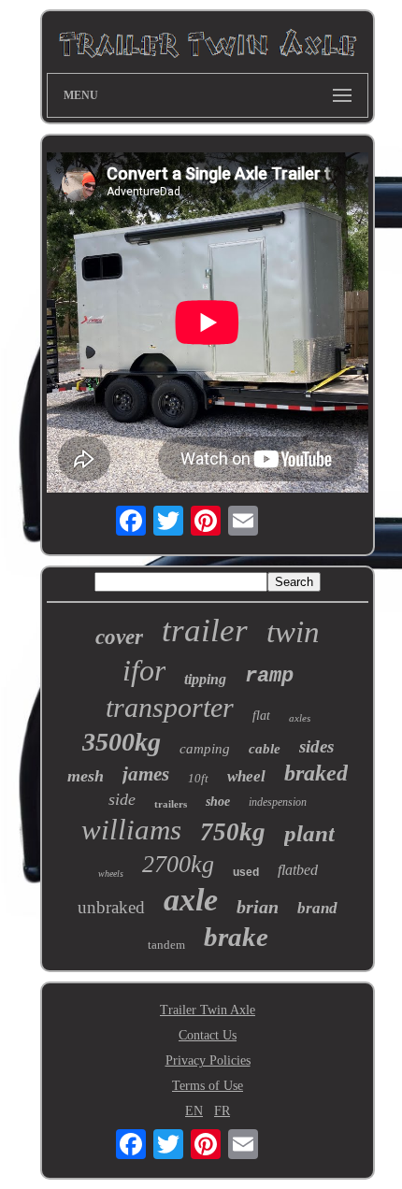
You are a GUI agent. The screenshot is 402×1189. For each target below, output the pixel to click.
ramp (269, 676)
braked (316, 773)
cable (264, 748)
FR (222, 1111)
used (246, 872)
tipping (205, 679)
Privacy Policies (208, 1060)
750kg (233, 832)
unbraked (111, 907)
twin (293, 632)
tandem (166, 945)
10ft (198, 778)
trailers (170, 803)
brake (236, 937)
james (145, 774)
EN (194, 1111)
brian (258, 906)
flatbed (298, 870)
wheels (110, 873)
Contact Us (208, 1035)
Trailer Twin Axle (207, 1010)
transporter (170, 707)
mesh (85, 775)
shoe (218, 802)
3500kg (121, 741)
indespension (278, 802)
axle (191, 899)
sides (316, 746)
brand (317, 908)
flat (261, 716)
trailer (205, 630)
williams (131, 829)
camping (204, 748)
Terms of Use (207, 1086)
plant (309, 833)
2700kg (178, 864)
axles (299, 717)
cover (119, 637)
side (122, 799)
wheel (246, 776)
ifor (143, 670)
